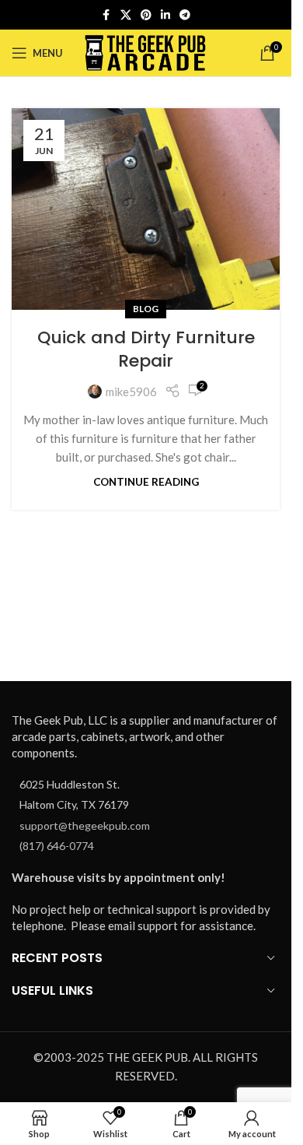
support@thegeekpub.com (84, 825)
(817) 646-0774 (56, 845)
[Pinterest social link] (146, 15)
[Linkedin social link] (165, 15)
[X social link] (126, 15)
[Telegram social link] (185, 15)
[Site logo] (145, 51)
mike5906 (131, 392)
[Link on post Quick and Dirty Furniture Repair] (146, 209)
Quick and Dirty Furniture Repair (146, 349)
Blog (145, 308)
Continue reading (146, 482)
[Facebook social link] (106, 15)
